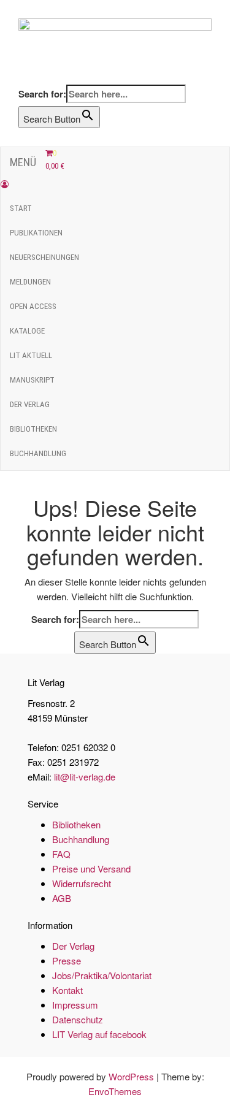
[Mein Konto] (5, 184)
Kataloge (27, 330)
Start (21, 208)
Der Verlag (30, 404)
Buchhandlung (38, 453)
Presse (66, 960)
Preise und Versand (91, 868)
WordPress (131, 1076)
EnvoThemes (115, 1091)
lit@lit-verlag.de (84, 776)
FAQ (61, 853)
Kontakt (67, 989)
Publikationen (36, 232)
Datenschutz (77, 1019)
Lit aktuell (31, 355)
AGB (61, 897)
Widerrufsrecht (81, 883)
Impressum (75, 1004)
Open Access (33, 306)
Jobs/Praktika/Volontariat (101, 975)
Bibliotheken (33, 428)
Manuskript (32, 379)
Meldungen (30, 281)
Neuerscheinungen (44, 257)
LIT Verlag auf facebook (99, 1034)
